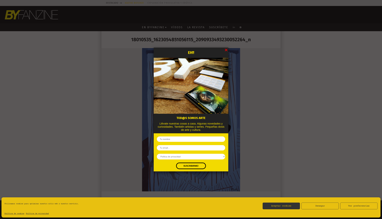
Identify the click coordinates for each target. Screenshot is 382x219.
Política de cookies (14, 214)
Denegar (320, 206)
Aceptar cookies (281, 206)
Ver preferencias (359, 206)
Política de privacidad (37, 214)
